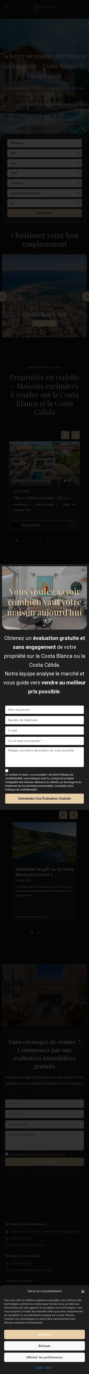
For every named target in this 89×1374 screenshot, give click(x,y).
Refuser (44, 1346)
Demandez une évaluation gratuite (44, 798)
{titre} (39, 1367)
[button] (83, 1291)
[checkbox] (6, 770)
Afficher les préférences (44, 1357)
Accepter (44, 1334)
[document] (44, 687)
